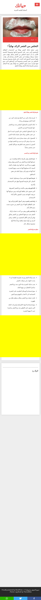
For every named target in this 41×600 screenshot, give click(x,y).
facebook (34, 598)
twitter (20, 598)
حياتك (20, 5)
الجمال (32, 40)
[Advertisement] (20, 90)
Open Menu (37, 4)
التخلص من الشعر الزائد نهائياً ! (23, 46)
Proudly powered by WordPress (12, 590)
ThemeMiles (28, 592)
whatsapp (7, 598)
